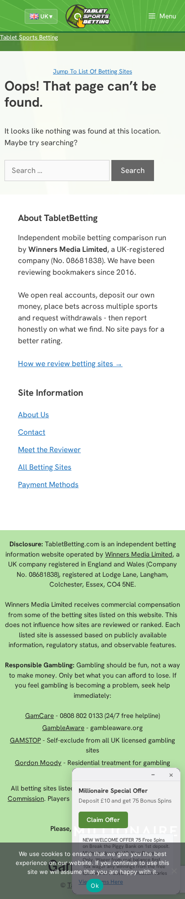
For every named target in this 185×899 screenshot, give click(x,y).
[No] (173, 870)
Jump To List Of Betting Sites (92, 71)
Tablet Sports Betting (29, 37)
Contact (31, 432)
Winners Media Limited (138, 554)
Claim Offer (103, 820)
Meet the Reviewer (49, 449)
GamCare (39, 715)
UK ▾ (46, 16)
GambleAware (63, 727)
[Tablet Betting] (90, 16)
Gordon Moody (38, 762)
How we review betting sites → (70, 363)
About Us (33, 414)
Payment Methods (48, 484)
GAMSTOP (25, 740)
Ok (95, 885)
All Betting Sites (44, 467)
